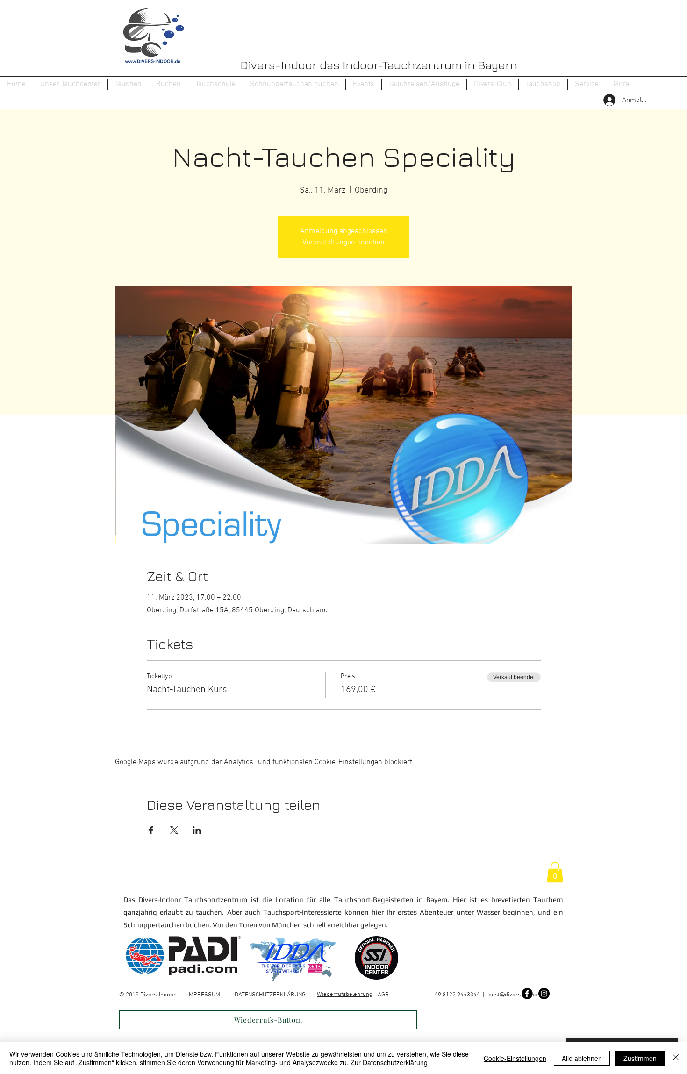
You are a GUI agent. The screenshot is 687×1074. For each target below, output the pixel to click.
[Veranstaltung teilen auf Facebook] (151, 830)
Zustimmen (640, 1058)
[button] (128, 84)
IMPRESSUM (203, 995)
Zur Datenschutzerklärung (389, 1062)
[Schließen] (675, 1058)
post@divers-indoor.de (518, 995)
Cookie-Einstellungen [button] (515, 1058)
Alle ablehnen (582, 1058)
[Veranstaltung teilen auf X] (174, 830)
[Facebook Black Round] (527, 993)
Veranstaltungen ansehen (343, 242)
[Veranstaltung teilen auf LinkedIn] (197, 830)
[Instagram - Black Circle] (544, 993)
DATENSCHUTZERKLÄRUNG (270, 995)
